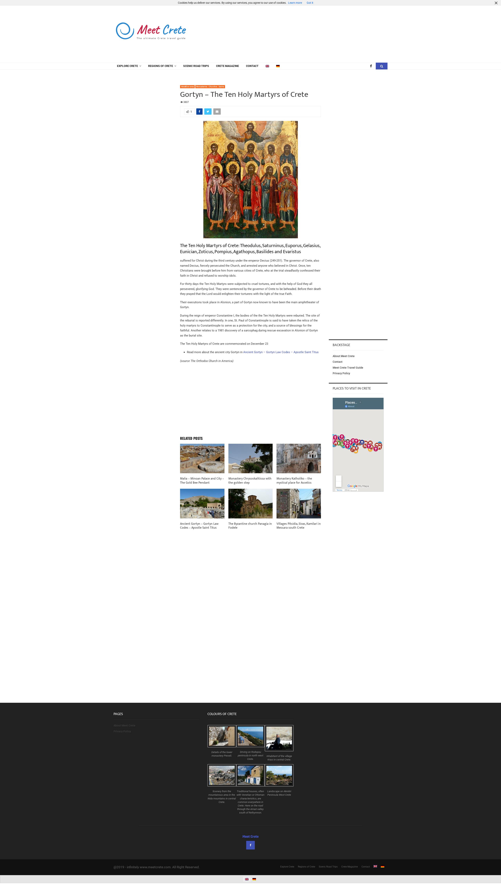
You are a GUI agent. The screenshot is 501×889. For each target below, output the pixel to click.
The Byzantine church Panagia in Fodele (250, 526)
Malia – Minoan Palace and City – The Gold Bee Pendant (202, 480)
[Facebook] (372, 66)
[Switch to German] (278, 66)
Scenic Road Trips (196, 65)
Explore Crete (127, 65)
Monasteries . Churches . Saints (210, 86)
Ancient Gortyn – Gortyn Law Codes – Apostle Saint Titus (281, 352)
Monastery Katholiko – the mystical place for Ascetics (294, 480)
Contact (252, 65)
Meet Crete (250, 837)
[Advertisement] (316, 31)
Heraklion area (187, 86)
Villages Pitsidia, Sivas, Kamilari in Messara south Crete (299, 526)
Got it (310, 2)
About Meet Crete (344, 356)
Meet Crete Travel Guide (348, 367)
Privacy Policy (341, 373)
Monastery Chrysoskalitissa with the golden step (249, 480)
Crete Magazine (227, 65)
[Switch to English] (246, 879)
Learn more (295, 2)
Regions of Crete (160, 65)
